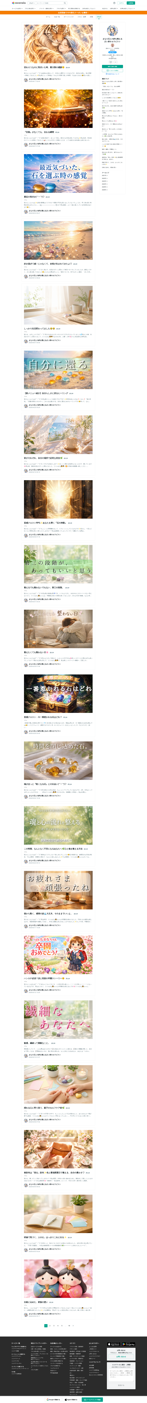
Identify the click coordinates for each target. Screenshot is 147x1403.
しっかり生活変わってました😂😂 (111, 97)
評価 (91, 17)
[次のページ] (73, 1325)
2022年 (104, 178)
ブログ (99, 17)
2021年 (104, 175)
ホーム (48, 17)
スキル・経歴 (82, 17)
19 (69, 1326)
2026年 (104, 190)
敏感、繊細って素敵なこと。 (110, 149)
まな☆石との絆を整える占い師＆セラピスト (112, 40)
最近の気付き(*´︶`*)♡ (108, 89)
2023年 (104, 181)
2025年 (104, 187)
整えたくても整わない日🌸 (109, 121)
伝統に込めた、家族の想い (109, 167)
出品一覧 (57, 17)
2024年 (104, 184)
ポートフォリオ (69, 17)
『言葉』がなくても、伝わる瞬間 (111, 86)
